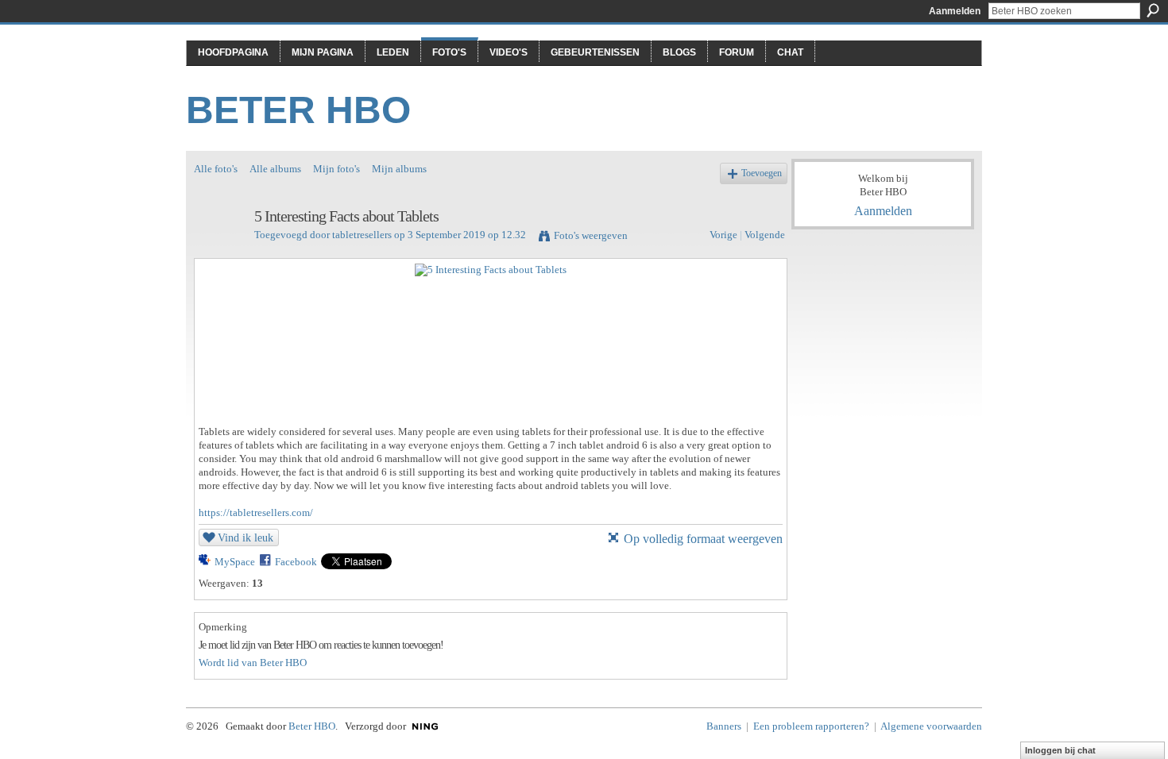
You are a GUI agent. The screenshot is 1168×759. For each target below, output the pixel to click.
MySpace (235, 562)
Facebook (296, 562)
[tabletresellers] (219, 250)
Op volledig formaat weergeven (703, 538)
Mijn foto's (336, 169)
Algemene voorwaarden (931, 726)
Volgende (765, 235)
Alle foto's (216, 169)
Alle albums (275, 169)
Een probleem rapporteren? (811, 726)
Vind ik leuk (245, 537)
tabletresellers (362, 235)
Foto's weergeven (591, 235)
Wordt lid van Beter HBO (253, 662)
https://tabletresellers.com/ (256, 512)
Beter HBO (298, 110)
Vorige (723, 235)
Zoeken (1153, 10)
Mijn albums (399, 169)
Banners (723, 726)
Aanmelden (954, 11)
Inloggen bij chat (1060, 750)
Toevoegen (761, 173)
